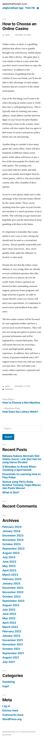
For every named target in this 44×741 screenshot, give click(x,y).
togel (5, 686)
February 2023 (11, 579)
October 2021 (11, 648)
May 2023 (8, 566)
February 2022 (11, 631)
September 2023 (13, 548)
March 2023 (10, 574)
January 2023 (11, 583)
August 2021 (10, 657)
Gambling (9, 389)
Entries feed (10, 710)
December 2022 (12, 587)
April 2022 (9, 622)
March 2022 (10, 627)
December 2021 (12, 640)
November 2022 (12, 592)
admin (7, 35)
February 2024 (12, 526)
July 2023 (8, 557)
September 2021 (13, 653)
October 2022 (11, 596)
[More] (38, 8)
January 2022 (11, 635)
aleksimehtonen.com (14, 3)
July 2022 (8, 609)
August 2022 (10, 605)
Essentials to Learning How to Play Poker (21, 476)
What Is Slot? (10, 492)
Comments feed (12, 714)
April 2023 (9, 570)
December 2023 (12, 535)
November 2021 (12, 644)
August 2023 (10, 553)
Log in (6, 706)
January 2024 (11, 531)
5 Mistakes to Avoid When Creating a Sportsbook (19, 468)
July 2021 (8, 661)
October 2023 (11, 544)
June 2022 (9, 613)
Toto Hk (30, 7)
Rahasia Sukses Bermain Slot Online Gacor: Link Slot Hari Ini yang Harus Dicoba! (21, 459)
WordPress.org (12, 719)
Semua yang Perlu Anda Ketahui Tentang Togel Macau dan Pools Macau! (21, 485)
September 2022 (13, 600)
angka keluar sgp (12, 7)
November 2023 (12, 539)
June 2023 (9, 561)
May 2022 (8, 618)
